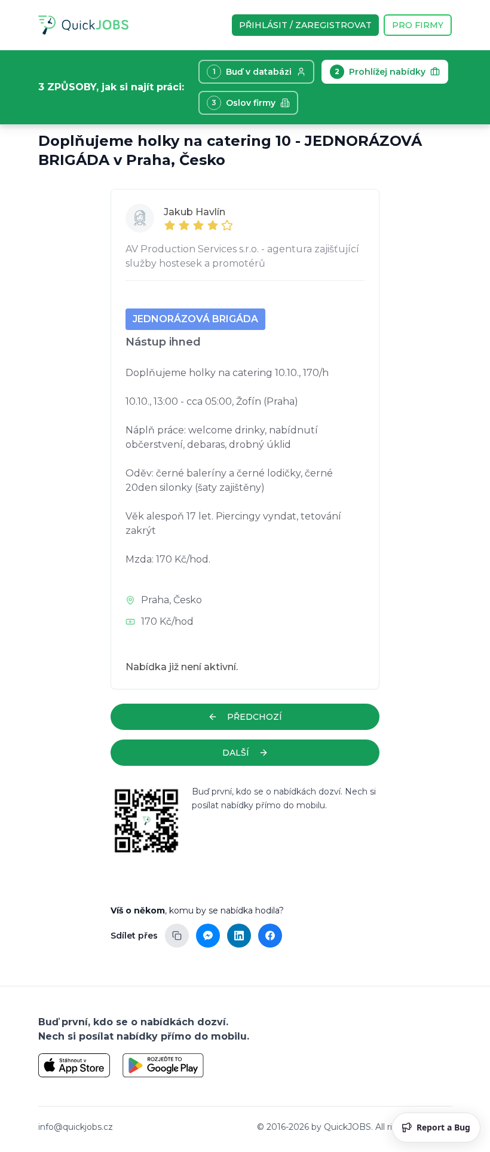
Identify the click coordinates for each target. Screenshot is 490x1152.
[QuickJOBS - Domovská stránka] (83, 25)
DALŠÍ (235, 752)
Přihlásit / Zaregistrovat (305, 25)
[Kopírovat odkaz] (177, 936)
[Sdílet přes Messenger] (208, 936)
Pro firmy (417, 25)
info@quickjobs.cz (75, 1127)
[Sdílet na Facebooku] (270, 936)
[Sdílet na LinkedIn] (239, 936)
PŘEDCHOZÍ (254, 716)
